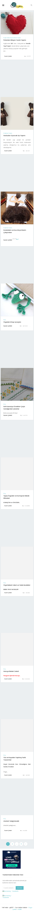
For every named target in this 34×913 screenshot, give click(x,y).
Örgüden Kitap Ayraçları (12, 322)
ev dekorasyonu (10, 38)
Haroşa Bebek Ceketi (11, 671)
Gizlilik (20, 909)
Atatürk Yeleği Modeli (11, 821)
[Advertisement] (17, 79)
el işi (4, 38)
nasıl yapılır (17, 38)
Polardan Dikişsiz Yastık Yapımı (14, 40)
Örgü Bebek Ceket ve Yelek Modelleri (16, 585)
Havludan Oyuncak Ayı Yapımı (14, 136)
